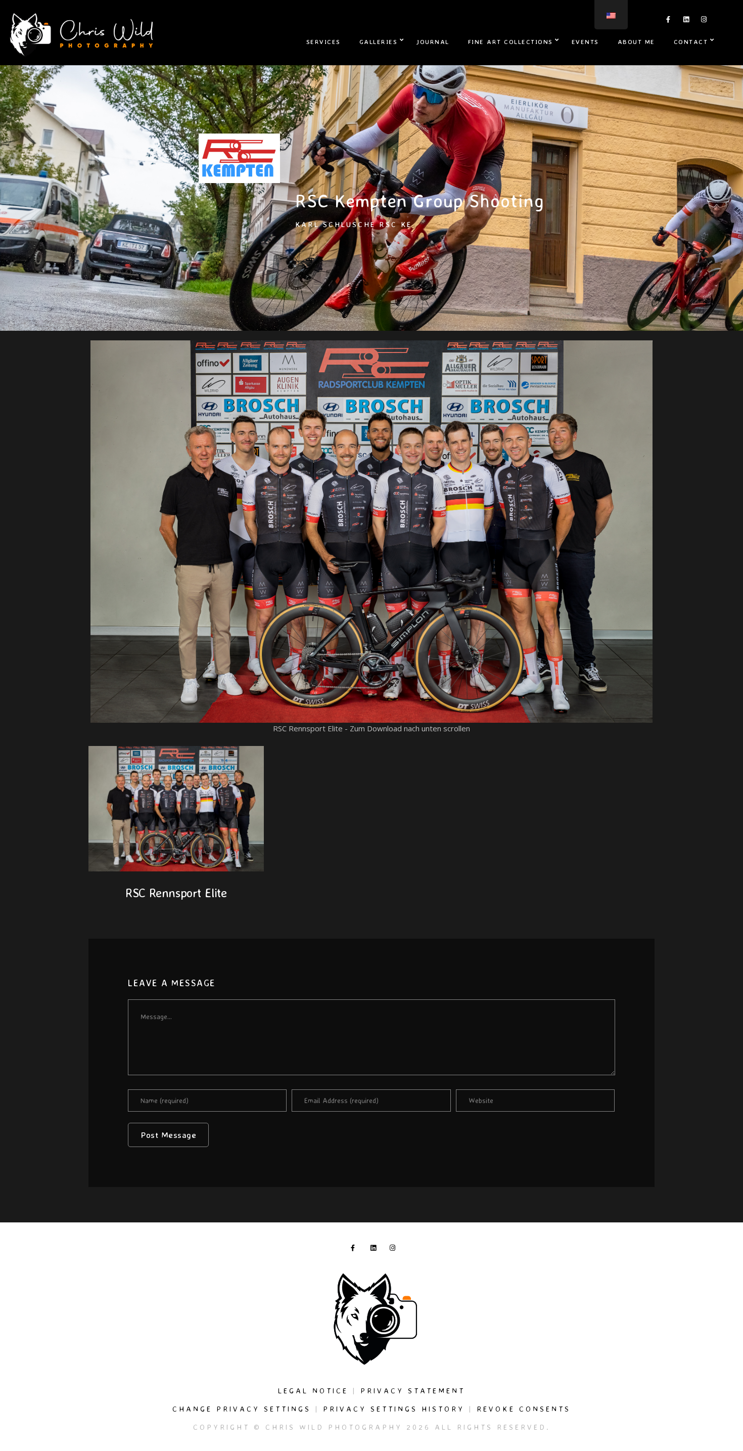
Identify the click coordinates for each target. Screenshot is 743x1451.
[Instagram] (704, 21)
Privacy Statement (412, 1390)
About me (636, 41)
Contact (691, 41)
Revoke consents (524, 1409)
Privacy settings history (394, 1409)
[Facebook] (668, 21)
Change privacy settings (241, 1409)
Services (323, 41)
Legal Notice (313, 1390)
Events (585, 41)
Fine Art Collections (510, 41)
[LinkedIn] (686, 21)
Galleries (378, 41)
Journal (432, 41)
